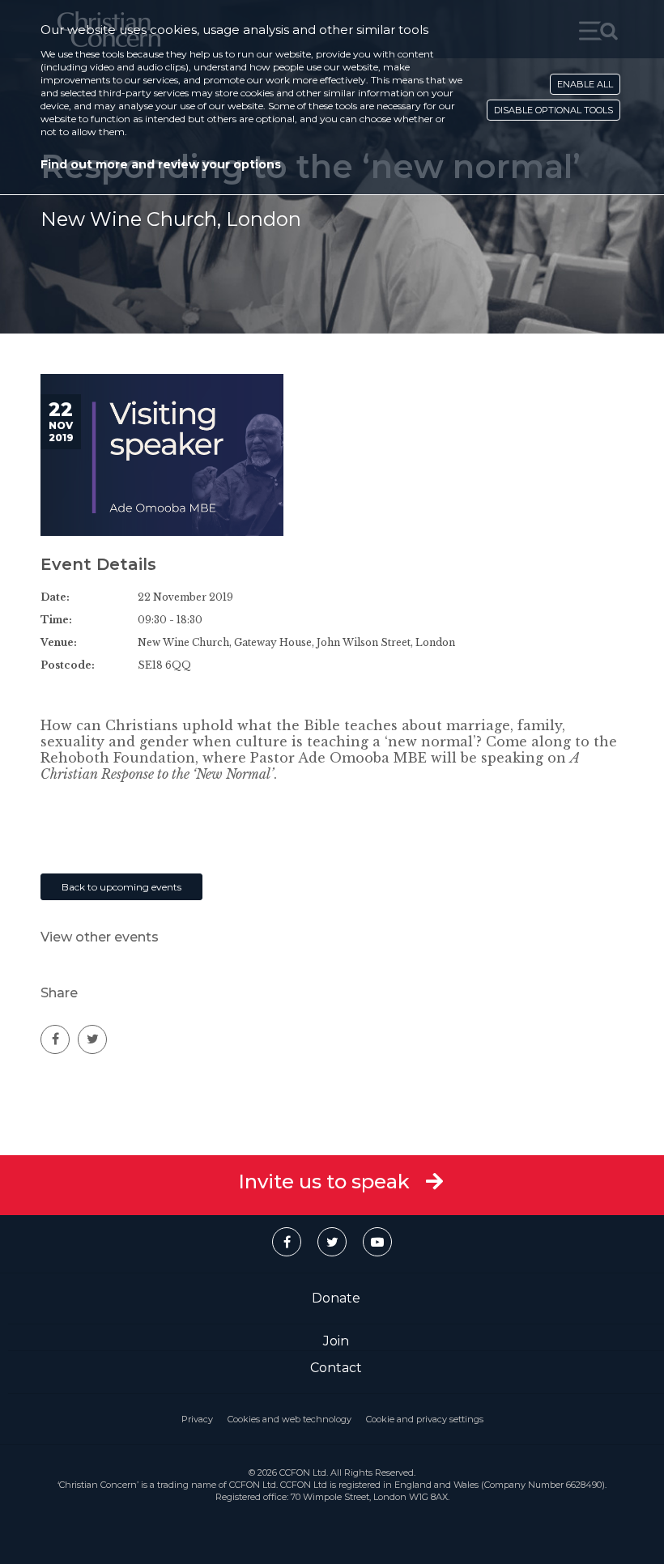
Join (336, 1341)
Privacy (197, 1419)
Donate (336, 1298)
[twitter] (92, 1039)
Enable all (585, 84)
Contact (336, 1367)
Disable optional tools (553, 110)
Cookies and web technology (289, 1419)
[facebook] (55, 1039)
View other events (99, 937)
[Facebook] (286, 1241)
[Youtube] (377, 1241)
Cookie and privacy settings (424, 1419)
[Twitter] (332, 1241)
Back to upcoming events (121, 887)
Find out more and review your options (160, 164)
